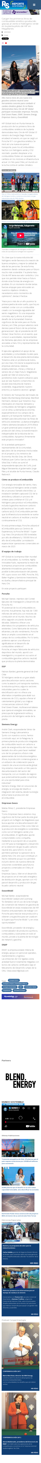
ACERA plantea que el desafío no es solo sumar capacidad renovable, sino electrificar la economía (20, 1188)
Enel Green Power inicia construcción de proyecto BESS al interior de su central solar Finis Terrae (20, 1215)
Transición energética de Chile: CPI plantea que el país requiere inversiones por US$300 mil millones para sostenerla (20, 1161)
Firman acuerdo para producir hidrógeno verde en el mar (20, 221)
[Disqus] (20, 1028)
